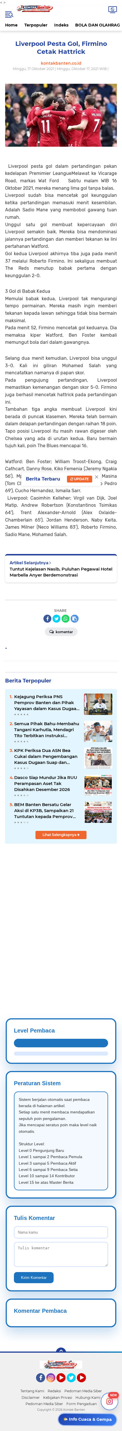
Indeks (61, 25)
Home (11, 25)
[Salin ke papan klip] (75, 619)
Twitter (74, 1384)
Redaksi (54, 1391)
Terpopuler (35, 25)
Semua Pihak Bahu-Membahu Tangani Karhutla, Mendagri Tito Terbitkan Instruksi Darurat (46, 730)
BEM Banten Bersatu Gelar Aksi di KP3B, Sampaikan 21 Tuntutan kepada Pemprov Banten (44, 810)
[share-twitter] (56, 619)
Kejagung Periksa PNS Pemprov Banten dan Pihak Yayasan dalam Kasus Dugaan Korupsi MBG (46, 703)
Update (81, 479)
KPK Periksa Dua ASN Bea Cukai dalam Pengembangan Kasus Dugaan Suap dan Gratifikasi (45, 756)
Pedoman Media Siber (83, 1391)
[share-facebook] (47, 619)
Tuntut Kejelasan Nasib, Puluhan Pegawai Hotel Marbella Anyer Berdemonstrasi (61, 572)
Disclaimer (31, 1397)
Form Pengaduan (81, 1404)
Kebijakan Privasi (57, 1397)
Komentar (64, 632)
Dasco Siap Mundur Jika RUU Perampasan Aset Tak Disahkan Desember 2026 (45, 783)
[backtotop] (61, 1353)
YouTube (64, 1384)
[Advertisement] (61, 917)
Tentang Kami (32, 1391)
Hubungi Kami (87, 1397)
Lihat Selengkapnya (60, 835)
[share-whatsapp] (66, 619)
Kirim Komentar (34, 1277)
